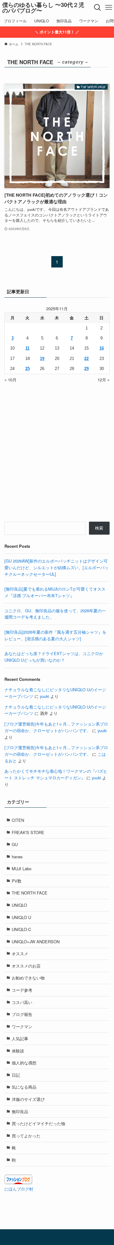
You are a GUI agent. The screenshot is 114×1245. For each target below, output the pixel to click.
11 (27, 348)
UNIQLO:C (21, 929)
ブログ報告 (22, 1014)
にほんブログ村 (18, 1189)
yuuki (44, 696)
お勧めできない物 (28, 978)
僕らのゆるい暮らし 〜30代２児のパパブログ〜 (43, 7)
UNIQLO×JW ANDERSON (36, 942)
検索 (99, 528)
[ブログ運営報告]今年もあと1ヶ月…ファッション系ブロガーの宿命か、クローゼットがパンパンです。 (56, 727)
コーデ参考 (22, 990)
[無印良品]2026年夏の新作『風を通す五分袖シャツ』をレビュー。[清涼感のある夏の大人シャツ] (55, 635)
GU (15, 844)
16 (101, 348)
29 (86, 368)
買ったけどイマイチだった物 (38, 1123)
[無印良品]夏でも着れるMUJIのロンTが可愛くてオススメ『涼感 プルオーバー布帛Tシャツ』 (54, 592)
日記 (16, 1075)
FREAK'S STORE (28, 832)
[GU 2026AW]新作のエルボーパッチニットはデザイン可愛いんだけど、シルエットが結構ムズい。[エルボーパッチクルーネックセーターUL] (56, 567)
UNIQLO (19, 905)
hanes (17, 857)
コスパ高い (22, 1002)
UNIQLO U (21, 917)
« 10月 (10, 380)
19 (42, 358)
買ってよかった (26, 1136)
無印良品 (20, 1111)
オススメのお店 (26, 966)
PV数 (17, 881)
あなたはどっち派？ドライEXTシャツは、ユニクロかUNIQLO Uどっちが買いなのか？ (53, 656)
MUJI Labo (21, 869)
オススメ (20, 953)
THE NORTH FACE (30, 893)
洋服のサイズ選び (28, 1099)
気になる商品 (24, 1087)
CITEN (18, 820)
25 (27, 368)
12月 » (104, 380)
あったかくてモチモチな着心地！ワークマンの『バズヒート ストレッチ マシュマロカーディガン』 (55, 774)
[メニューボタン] (108, 7)
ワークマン (22, 1026)
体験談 (18, 1051)
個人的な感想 (24, 1063)
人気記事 (20, 1038)
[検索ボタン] (97, 7)
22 (86, 358)
